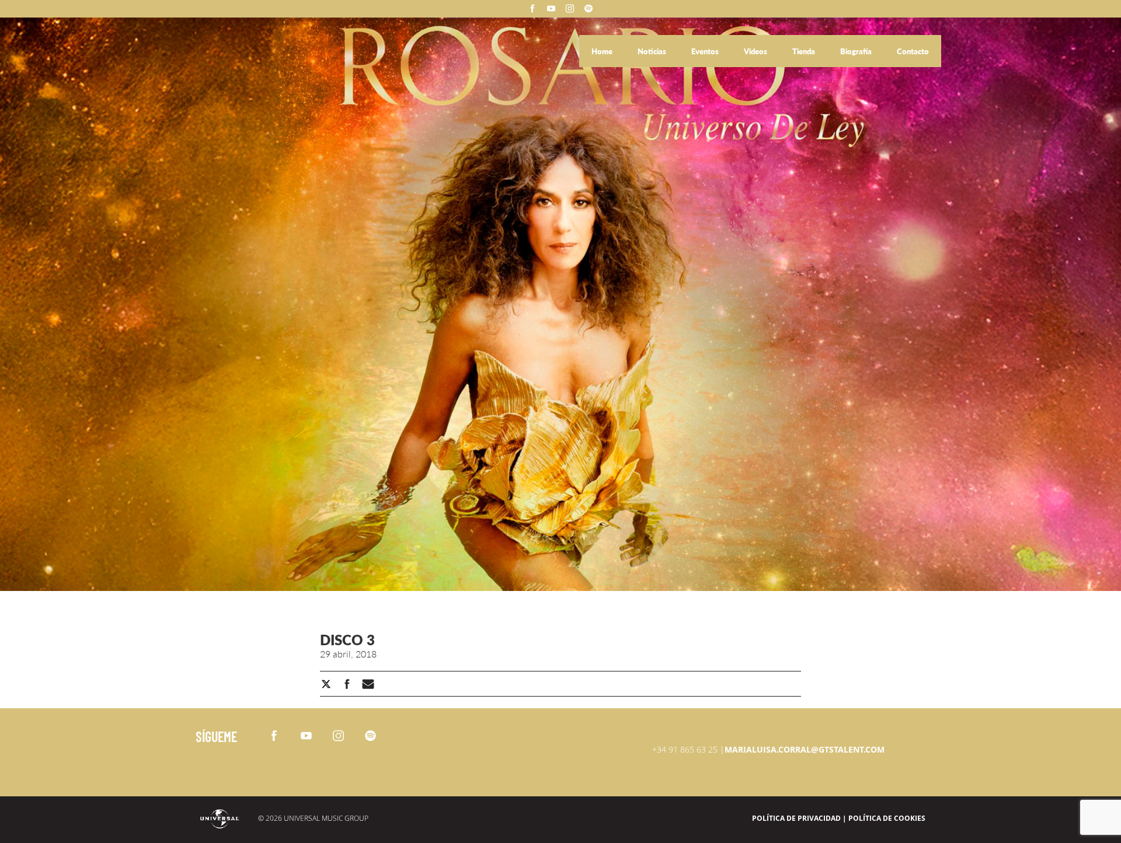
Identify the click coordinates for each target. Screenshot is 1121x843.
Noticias (653, 51)
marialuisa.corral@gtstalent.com (805, 749)
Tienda (804, 51)
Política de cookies (886, 818)
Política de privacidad (796, 818)
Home (602, 51)
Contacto (913, 51)
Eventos (705, 51)
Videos (756, 51)
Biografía (856, 51)
